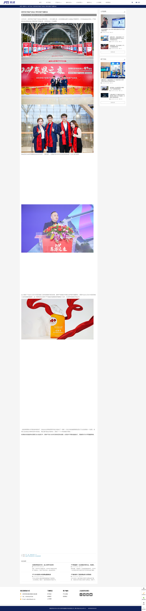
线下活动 (30, 6)
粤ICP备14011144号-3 (80, 608)
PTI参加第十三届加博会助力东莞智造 (81, 574)
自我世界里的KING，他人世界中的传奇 (43, 565)
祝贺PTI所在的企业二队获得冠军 (33, 556)
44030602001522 (92, 608)
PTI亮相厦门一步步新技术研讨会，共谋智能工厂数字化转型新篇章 (83, 565)
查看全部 (113, 52)
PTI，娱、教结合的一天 (31, 554)
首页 (21, 6)
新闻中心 (25, 6)
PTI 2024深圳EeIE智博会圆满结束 (41, 574)
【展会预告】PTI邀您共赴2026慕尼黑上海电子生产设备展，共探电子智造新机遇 (117, 96)
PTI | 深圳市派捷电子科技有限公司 (11, 2)
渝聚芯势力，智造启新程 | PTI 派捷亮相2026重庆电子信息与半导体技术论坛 (117, 38)
